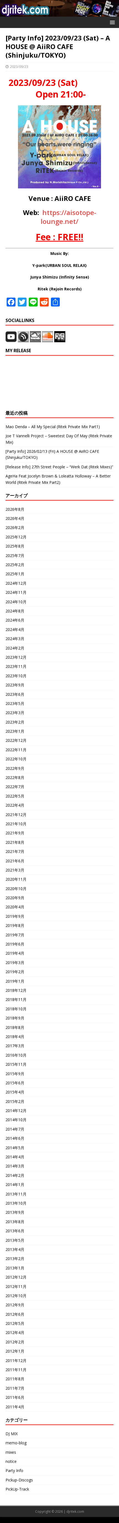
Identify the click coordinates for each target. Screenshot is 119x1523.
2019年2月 (15, 971)
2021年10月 (16, 823)
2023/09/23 (19, 66)
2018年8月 (15, 1027)
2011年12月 (16, 1360)
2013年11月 (16, 1194)
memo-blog (16, 1442)
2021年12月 (16, 814)
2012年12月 (16, 1277)
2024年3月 (15, 638)
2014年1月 (15, 1184)
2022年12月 (16, 740)
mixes (11, 1452)
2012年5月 (15, 1323)
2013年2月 (15, 1258)
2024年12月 (16, 583)
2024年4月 (15, 629)
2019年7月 (15, 934)
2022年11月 (16, 749)
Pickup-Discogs (19, 1480)
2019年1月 (15, 981)
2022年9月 (15, 768)
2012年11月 (16, 1286)
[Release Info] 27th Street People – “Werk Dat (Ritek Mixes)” (59, 466)
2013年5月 (15, 1240)
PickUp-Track (17, 1489)
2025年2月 (15, 564)
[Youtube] (11, 338)
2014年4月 (15, 1156)
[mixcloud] (36, 338)
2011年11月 (16, 1369)
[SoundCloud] (48, 338)
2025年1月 (15, 573)
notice (11, 1461)
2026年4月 (15, 518)
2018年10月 (16, 1008)
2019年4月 (15, 953)
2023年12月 (16, 657)
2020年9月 (15, 897)
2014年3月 (15, 1166)
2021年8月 (15, 842)
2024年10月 (16, 601)
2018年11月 (16, 999)
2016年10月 (16, 1055)
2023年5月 (15, 703)
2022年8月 (15, 777)
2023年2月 (15, 722)
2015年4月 (15, 1092)
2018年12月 (16, 990)
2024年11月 (16, 592)
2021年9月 (15, 832)
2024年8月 (15, 611)
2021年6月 (15, 860)
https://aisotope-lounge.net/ (68, 217)
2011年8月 (15, 1378)
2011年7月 (15, 1388)
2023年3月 (15, 712)
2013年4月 (15, 1249)
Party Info (14, 1470)
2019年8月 (15, 925)
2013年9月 (15, 1212)
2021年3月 (15, 870)
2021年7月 (15, 851)
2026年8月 (15, 509)
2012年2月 (15, 1342)
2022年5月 (15, 796)
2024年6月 (15, 620)
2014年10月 (16, 1119)
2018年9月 (15, 1018)
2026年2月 (15, 527)
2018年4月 (15, 1036)
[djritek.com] (59, 13)
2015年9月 (15, 1073)
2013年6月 (15, 1230)
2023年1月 (15, 731)
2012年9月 (15, 1304)
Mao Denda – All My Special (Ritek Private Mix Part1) (53, 426)
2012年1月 (15, 1351)
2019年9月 (15, 916)
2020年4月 (15, 906)
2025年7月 (15, 555)
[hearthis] (23, 338)
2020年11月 (16, 879)
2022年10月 (16, 759)
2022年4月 (15, 805)
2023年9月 (15, 685)
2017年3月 (15, 1045)
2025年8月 (15, 546)
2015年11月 (16, 1064)
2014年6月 (15, 1138)
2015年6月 (15, 1082)
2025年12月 (16, 537)
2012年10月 (16, 1295)
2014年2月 (15, 1175)
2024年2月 (15, 648)
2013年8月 (15, 1221)
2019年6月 (15, 944)
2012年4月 (15, 1332)
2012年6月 (15, 1314)
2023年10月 (16, 675)
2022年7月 (15, 786)
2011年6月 (15, 1397)
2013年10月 (16, 1203)
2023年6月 (15, 694)
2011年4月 (15, 1406)
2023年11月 (16, 666)
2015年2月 (15, 1101)
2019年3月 (15, 962)
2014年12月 (16, 1110)
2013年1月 (15, 1268)
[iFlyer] (59, 338)
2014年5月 (15, 1147)
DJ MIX (12, 1433)
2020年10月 (16, 888)
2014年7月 (15, 1129)
